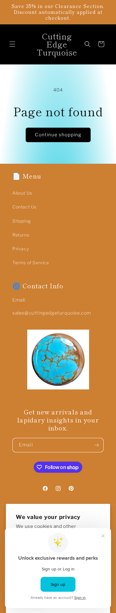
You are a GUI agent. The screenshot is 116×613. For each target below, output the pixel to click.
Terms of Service (30, 262)
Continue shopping (58, 135)
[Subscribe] (96, 445)
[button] (12, 44)
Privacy (20, 248)
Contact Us (24, 206)
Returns (20, 234)
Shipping (21, 221)
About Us (22, 192)
